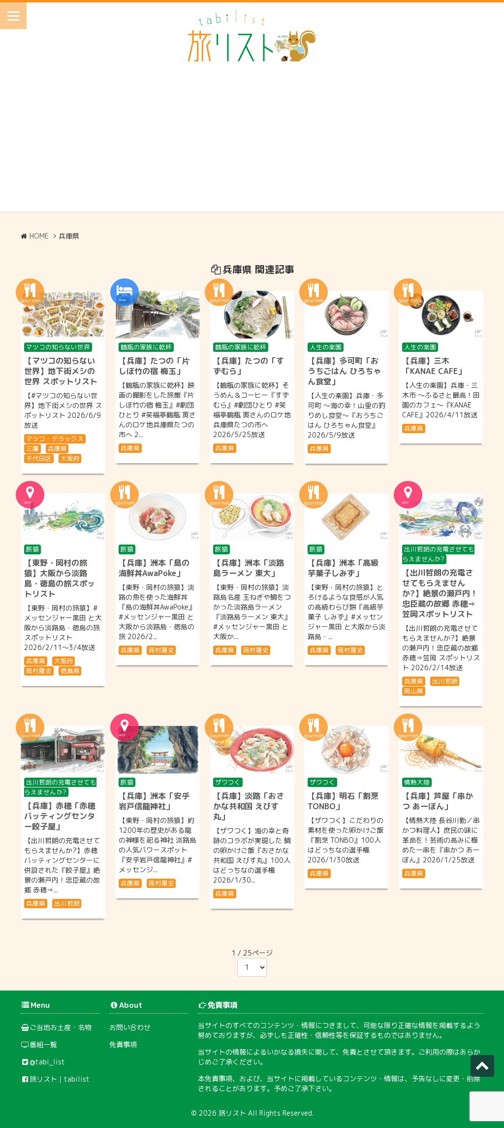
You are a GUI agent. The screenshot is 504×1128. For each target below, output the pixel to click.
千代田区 (39, 458)
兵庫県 (57, 448)
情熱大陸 (417, 782)
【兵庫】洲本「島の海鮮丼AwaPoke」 (154, 568)
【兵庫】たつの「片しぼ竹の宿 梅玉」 (154, 365)
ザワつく (228, 782)
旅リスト (232, 1113)
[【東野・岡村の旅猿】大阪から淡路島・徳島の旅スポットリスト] (63, 517)
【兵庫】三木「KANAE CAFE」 (434, 365)
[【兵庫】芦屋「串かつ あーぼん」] (441, 750)
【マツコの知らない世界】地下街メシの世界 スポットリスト (60, 371)
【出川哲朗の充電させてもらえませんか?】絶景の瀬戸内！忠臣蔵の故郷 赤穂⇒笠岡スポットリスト (440, 593)
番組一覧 (43, 1044)
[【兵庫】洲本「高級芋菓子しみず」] (346, 517)
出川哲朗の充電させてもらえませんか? (438, 554)
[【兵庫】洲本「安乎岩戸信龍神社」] (157, 750)
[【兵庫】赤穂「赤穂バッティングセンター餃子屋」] (63, 750)
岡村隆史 (39, 670)
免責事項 (123, 1044)
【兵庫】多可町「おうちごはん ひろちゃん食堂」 (344, 371)
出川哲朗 (445, 681)
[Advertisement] (252, 142)
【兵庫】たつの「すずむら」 (248, 365)
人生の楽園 (326, 346)
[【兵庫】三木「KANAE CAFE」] (441, 315)
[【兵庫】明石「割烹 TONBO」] (346, 750)
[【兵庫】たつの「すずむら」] (252, 315)
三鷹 (32, 448)
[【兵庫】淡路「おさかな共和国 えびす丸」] (252, 750)
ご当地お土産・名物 (61, 1027)
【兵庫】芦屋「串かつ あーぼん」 (437, 801)
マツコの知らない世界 (58, 346)
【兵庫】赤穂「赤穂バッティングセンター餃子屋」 (59, 816)
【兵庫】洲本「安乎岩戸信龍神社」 (154, 801)
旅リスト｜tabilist (60, 1079)
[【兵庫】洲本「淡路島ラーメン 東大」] (252, 517)
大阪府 (70, 458)
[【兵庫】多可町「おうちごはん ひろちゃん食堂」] (346, 315)
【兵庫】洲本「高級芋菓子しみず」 (343, 568)
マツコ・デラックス (55, 438)
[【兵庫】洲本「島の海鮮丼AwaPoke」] (157, 517)
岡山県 (413, 690)
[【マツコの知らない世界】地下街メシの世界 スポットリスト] (63, 315)
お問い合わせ (130, 1027)
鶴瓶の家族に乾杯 (146, 346)
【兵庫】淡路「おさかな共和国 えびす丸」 (248, 806)
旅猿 (32, 549)
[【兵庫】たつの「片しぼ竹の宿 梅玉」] (157, 315)
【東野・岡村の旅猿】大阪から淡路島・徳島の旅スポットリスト (59, 578)
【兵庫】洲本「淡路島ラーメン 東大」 (248, 568)
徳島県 (70, 670)
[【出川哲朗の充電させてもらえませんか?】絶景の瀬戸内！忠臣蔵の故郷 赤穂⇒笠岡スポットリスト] (441, 517)
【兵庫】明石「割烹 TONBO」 (343, 801)
